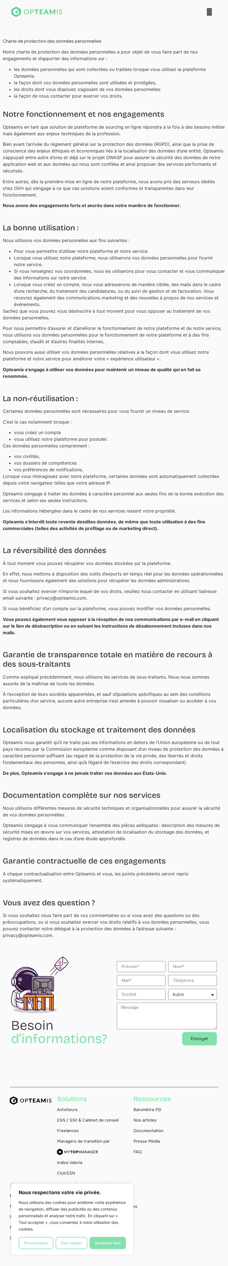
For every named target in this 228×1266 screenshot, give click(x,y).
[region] (72, 1219)
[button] (209, 11)
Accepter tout (108, 1242)
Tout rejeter (71, 1242)
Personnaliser (36, 1242)
